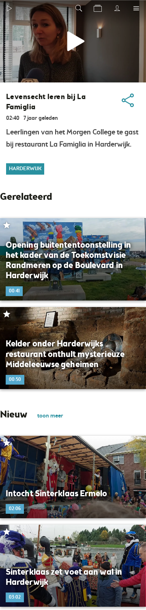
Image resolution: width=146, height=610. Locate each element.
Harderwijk (25, 168)
